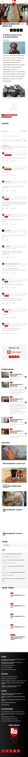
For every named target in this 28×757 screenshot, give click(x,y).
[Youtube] (18, 357)
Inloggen (24, 131)
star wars (12, 115)
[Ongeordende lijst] (11, 140)
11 (25, 376)
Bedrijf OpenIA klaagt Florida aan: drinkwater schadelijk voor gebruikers (11, 663)
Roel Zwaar (8, 214)
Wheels (13, 634)
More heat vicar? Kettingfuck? (8, 716)
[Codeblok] (15, 140)
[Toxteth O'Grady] (9, 352)
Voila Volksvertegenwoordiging (8, 702)
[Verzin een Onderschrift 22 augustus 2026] (5, 431)
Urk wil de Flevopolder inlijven (8, 669)
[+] (20, 140)
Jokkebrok (8, 246)
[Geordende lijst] (10, 140)
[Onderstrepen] (6, 140)
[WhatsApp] (21, 30)
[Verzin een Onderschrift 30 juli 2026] (5, 595)
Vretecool (6, 484)
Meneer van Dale (13, 433)
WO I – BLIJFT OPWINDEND (6, 667)
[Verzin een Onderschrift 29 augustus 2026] (5, 385)
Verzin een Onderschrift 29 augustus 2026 (16, 385)
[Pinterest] (18, 30)
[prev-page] (3, 645)
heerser (13, 78)
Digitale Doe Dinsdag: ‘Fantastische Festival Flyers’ (12, 711)
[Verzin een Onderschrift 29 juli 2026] (5, 605)
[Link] (16, 140)
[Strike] (8, 140)
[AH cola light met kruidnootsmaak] (14, 475)
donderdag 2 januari (9, 58)
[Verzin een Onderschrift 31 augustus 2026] (5, 375)
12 (25, 422)
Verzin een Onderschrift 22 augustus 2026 (16, 431)
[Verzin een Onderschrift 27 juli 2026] (5, 626)
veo (16, 115)
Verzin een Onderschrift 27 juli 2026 (18, 627)
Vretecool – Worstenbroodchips (9, 678)
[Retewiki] (18, 751)
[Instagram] (12, 357)
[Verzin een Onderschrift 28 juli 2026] (5, 616)
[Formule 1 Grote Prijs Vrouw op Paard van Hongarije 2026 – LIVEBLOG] (5, 637)
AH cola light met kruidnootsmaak (12, 486)
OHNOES (12, 60)
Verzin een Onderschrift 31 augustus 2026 (16, 375)
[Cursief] (4, 140)
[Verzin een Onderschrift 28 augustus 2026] (5, 399)
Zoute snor (8, 181)
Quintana (7, 323)
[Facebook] (11, 30)
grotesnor (7, 230)
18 (25, 402)
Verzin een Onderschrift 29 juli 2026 (18, 606)
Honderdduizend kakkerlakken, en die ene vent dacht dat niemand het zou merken (13, 660)
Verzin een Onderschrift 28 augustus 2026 (16, 399)
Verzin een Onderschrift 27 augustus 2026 (16, 420)
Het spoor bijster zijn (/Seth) (8, 665)
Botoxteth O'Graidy (14, 386)
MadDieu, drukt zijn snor (11, 263)
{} (18, 140)
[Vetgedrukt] (3, 140)
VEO (3, 21)
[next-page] (5, 645)
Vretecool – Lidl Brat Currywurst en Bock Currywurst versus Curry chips (11, 686)
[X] (14, 30)
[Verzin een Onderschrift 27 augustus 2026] (5, 420)
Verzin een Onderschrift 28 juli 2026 (18, 617)
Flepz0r (7, 167)
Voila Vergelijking (5, 704)
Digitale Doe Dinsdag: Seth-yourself (9, 718)
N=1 (6, 279)
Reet (6, 153)
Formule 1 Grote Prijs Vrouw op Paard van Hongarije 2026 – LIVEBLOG (18, 638)
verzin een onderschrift (6, 117)
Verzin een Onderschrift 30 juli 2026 (18, 595)
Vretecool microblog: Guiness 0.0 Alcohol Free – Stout (13, 680)
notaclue (7, 115)
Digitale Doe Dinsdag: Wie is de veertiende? (10, 721)
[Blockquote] (13, 140)
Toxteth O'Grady (16, 352)
